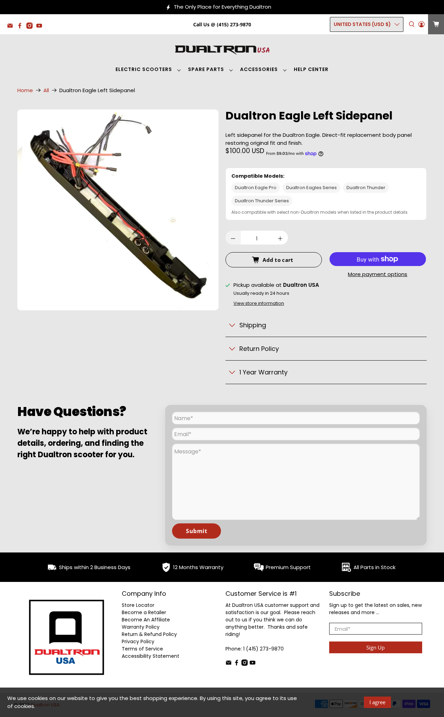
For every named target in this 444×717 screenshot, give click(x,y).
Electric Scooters (144, 69)
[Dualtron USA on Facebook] (21, 27)
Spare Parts (206, 69)
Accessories (259, 69)
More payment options (377, 274)
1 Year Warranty (263, 372)
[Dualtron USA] (222, 49)
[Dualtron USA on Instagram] (31, 27)
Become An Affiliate (146, 619)
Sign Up (375, 647)
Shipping (252, 325)
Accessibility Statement (150, 656)
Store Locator (138, 605)
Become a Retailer (144, 612)
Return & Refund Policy (149, 634)
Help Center (311, 69)
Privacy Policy (138, 641)
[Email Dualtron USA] (12, 27)
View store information (258, 303)
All (46, 90)
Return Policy (259, 348)
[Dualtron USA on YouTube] (41, 27)
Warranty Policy (141, 626)
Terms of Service (142, 648)
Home (25, 90)
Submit (196, 531)
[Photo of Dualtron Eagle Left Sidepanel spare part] (118, 209)
